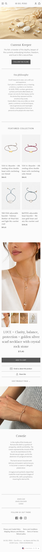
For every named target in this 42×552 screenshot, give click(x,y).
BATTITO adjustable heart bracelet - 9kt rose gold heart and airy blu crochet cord (30, 217)
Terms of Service (32, 531)
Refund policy (21, 534)
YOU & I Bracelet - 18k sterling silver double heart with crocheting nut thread (11, 169)
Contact (21, 503)
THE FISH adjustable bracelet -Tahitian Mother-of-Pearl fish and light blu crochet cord (10, 219)
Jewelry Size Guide (21, 501)
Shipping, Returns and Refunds (14, 531)
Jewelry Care (21, 499)
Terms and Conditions (30, 529)
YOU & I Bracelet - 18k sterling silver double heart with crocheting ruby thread (31, 169)
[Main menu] (3, 3)
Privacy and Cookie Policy (12, 529)
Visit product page (21, 381)
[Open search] (6, 3)
